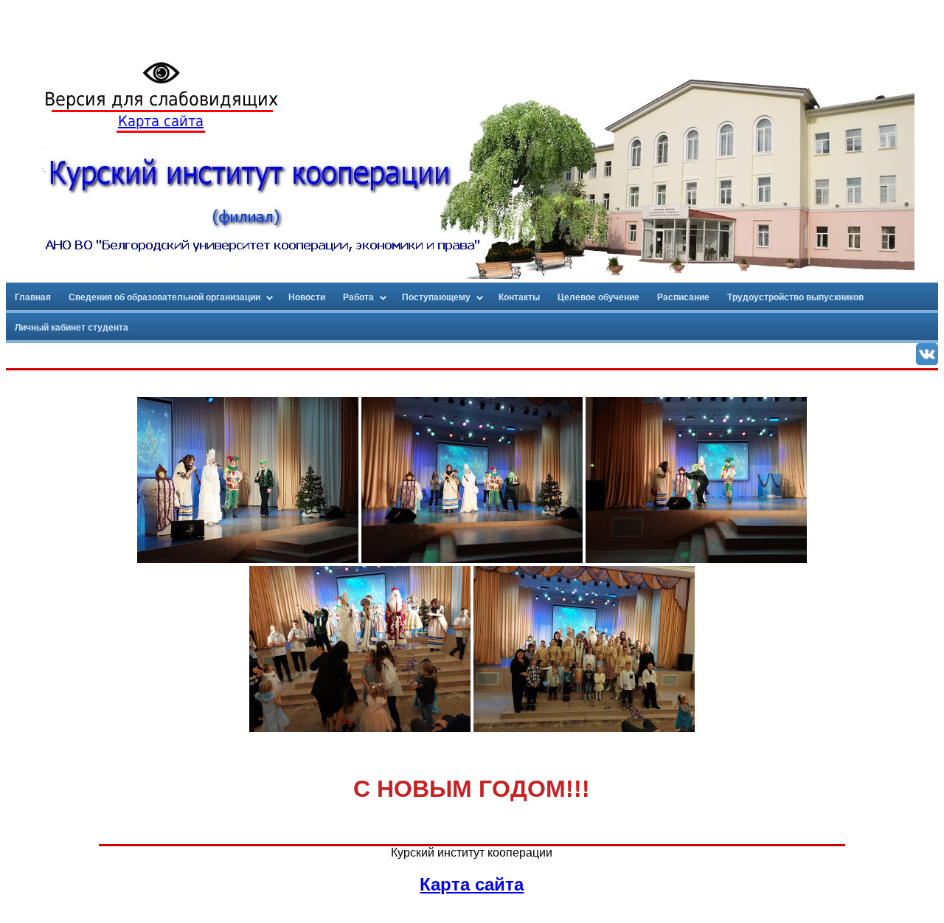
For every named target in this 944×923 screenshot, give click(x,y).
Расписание (683, 297)
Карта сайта (161, 121)
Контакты (519, 297)
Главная (33, 297)
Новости (306, 297)
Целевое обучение (598, 297)
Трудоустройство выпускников (795, 297)
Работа (358, 297)
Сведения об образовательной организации (164, 297)
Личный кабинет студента (71, 327)
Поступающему (436, 297)
